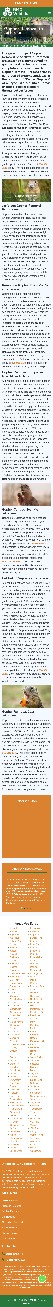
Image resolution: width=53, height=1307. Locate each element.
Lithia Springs (36, 944)
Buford (13, 989)
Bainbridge (15, 970)
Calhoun (14, 996)
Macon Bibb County (36, 959)
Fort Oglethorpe (17, 1106)
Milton (33, 976)
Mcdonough (36, 970)
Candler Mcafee (17, 999)
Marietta (34, 964)
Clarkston (14, 1018)
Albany (13, 931)
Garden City (16, 1115)
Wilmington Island (35, 1143)
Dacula (13, 1051)
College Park (16, 1022)
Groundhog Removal (12, 1222)
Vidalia (33, 1125)
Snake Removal (10, 1200)
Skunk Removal (10, 1227)
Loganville (35, 951)
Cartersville (15, 1009)
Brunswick (15, 986)
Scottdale (34, 1064)
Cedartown (15, 1012)
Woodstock (35, 1151)
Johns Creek (16, 1151)
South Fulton (36, 1080)
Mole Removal (9, 1238)
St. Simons (35, 1086)
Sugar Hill (35, 1102)
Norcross (34, 996)
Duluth (13, 1077)
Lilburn (33, 941)
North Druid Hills (35, 1004)
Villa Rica (35, 1128)
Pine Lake (35, 1025)
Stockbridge (36, 1093)
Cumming (14, 1038)
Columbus (15, 1025)
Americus (14, 938)
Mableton (34, 954)
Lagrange (34, 935)
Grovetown (15, 1131)
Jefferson (14, 46)
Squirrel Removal (11, 1233)
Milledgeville (36, 973)
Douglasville (16, 1070)
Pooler (33, 1028)
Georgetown (16, 1118)
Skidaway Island (35, 1068)
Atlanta (13, 947)
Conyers (14, 1028)
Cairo (12, 993)
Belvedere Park (17, 973)
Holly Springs (16, 1138)
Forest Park (15, 1102)
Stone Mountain (37, 1096)
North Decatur (37, 999)
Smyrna (34, 1073)
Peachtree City (37, 1012)
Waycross (35, 1138)
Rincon (33, 1044)
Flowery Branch (17, 1099)
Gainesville (15, 1112)
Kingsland (35, 931)
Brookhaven (16, 983)
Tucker (33, 1115)
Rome (33, 1051)
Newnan (34, 993)
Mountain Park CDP (37, 988)
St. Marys (34, 1083)
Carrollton (15, 1006)
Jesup (13, 1148)
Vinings (34, 1131)
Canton (13, 1002)
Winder (33, 1148)
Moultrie (34, 983)
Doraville (14, 1064)
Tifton (32, 1112)
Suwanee (34, 1106)
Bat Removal (8, 1217)
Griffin (13, 1128)
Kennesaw (35, 928)
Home (5, 46)
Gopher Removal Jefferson (34, 46)
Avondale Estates (14, 965)
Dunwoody (15, 1080)
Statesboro (35, 1089)
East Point (15, 1083)
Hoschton (14, 1141)
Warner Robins (37, 1135)
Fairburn (14, 1093)
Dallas (13, 1054)
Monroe (34, 980)
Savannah (35, 1060)
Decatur (14, 1060)
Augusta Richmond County (15, 957)
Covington (15, 1035)
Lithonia (34, 947)
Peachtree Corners (35, 1017)
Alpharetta (15, 935)
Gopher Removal (10, 1211)
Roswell (34, 1054)
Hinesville (15, 1135)
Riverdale (35, 1047)
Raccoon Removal (11, 1206)
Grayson (14, 1122)
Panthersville (36, 1009)
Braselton (14, 980)
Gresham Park (17, 1125)
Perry (32, 1022)
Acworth (14, 928)
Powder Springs (34, 1033)
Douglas (14, 1067)
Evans (13, 1086)
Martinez (34, 967)
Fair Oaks (14, 1089)
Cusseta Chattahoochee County (17, 1044)
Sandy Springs (37, 1057)
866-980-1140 (26, 3)
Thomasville (36, 1109)
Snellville (34, 1077)
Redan (33, 1038)
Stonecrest (35, 1099)
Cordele (14, 1031)
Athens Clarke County (17, 942)
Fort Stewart (16, 1109)
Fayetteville (15, 1096)
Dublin (13, 1073)
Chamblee (15, 1015)
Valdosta (34, 1122)
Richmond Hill (37, 1041)
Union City (35, 1118)
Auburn (13, 951)
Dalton (13, 1057)
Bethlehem (15, 976)
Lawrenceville (37, 938)
